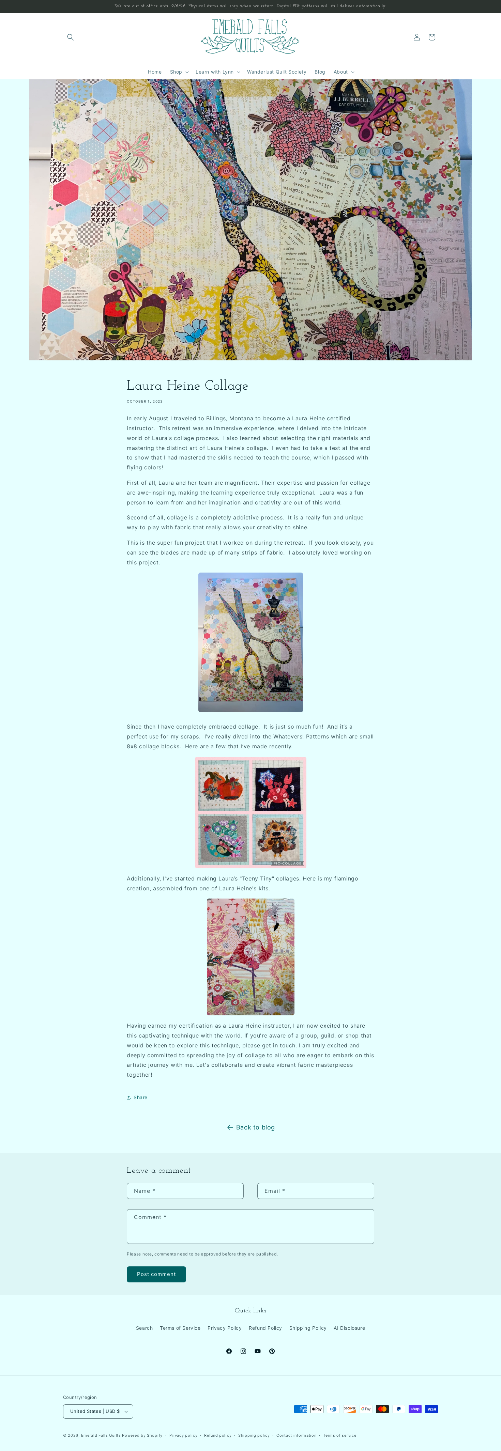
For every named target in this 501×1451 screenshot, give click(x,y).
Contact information (296, 1435)
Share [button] (141, 1097)
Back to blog (255, 1127)
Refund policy (217, 1435)
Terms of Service (180, 1328)
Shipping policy (254, 1435)
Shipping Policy (308, 1328)
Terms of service (339, 1435)
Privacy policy (183, 1435)
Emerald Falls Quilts (101, 1435)
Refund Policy (265, 1328)
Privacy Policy (225, 1328)
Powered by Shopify (142, 1435)
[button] (70, 37)
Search (144, 1328)
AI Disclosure (349, 1328)
